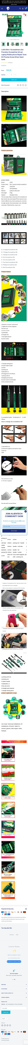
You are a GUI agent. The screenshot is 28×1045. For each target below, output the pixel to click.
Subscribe (5, 1012)
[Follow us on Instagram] (7, 1025)
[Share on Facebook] (18, 85)
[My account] (22, 8)
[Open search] (20, 8)
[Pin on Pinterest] (20, 85)
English (3, 1018)
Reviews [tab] (12, 934)
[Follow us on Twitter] (5, 1025)
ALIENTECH (3, 65)
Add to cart (14, 79)
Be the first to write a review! (14, 961)
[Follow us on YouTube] (10, 1025)
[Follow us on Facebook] (2, 1025)
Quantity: (3, 74)
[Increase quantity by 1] (15, 74)
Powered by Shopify (5, 1040)
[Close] (25, 511)
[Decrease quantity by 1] (7, 74)
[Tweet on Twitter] (23, 85)
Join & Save (14, 530)
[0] (25, 8)
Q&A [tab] (17, 934)
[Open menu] (2, 8)
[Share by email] (26, 85)
